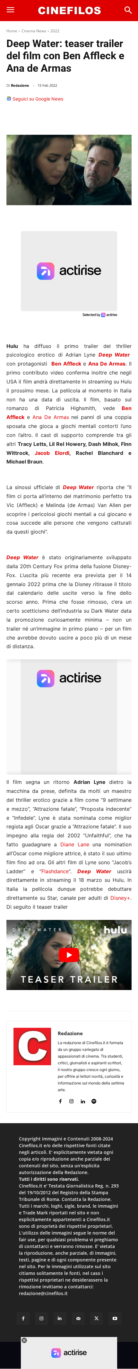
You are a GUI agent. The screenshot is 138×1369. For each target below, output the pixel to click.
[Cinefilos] (69, 10)
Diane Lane (74, 844)
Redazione (20, 85)
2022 (54, 31)
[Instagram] (71, 1100)
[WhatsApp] (79, 118)
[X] (64, 118)
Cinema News (34, 31)
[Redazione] (32, 1067)
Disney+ (120, 898)
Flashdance (55, 871)
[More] (125, 118)
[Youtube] (114, 1318)
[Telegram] (108, 118)
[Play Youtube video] (69, 955)
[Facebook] (49, 118)
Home (11, 31)
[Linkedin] (93, 118)
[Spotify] (93, 1100)
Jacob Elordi (52, 453)
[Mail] (78, 1318)
